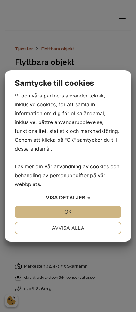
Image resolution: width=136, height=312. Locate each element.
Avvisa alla (68, 228)
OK (68, 212)
